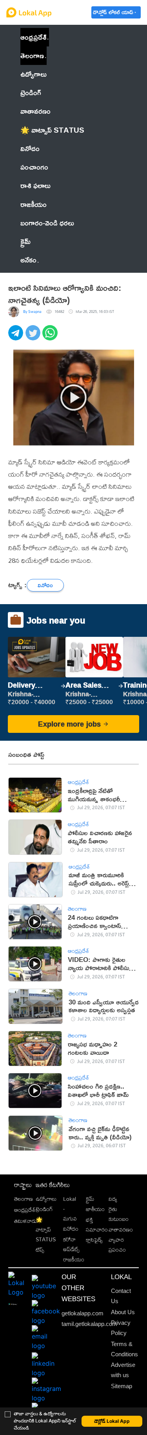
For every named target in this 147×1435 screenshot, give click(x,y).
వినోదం (70, 1228)
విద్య (113, 1198)
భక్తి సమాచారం (97, 1224)
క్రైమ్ (90, 1198)
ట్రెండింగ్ (44, 1209)
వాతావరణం (121, 1229)
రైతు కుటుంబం (119, 1214)
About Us (123, 1312)
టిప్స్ (40, 1249)
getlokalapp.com (82, 1313)
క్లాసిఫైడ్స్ (94, 1239)
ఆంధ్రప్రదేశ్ (33, 37)
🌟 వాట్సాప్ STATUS (46, 1229)
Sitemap (121, 1386)
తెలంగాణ (32, 55)
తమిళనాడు (25, 1220)
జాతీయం (95, 1209)
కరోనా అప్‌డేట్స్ (71, 1244)
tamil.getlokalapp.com (89, 1324)
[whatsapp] (51, 337)
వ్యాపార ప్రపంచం (117, 1244)
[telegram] (16, 337)
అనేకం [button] (28, 260)
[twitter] (34, 337)
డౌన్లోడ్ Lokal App (112, 1421)
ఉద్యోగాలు (46, 1198)
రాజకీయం (73, 1259)
